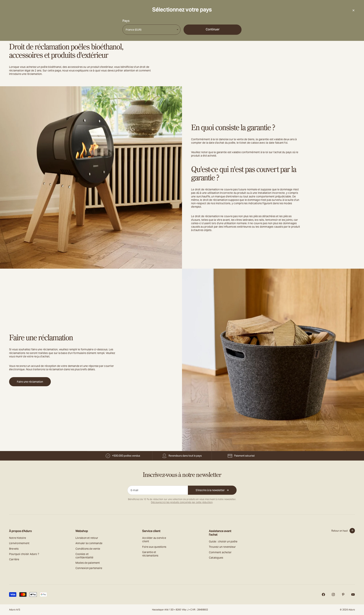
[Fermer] (353, 10)
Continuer (213, 29)
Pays (125, 21)
